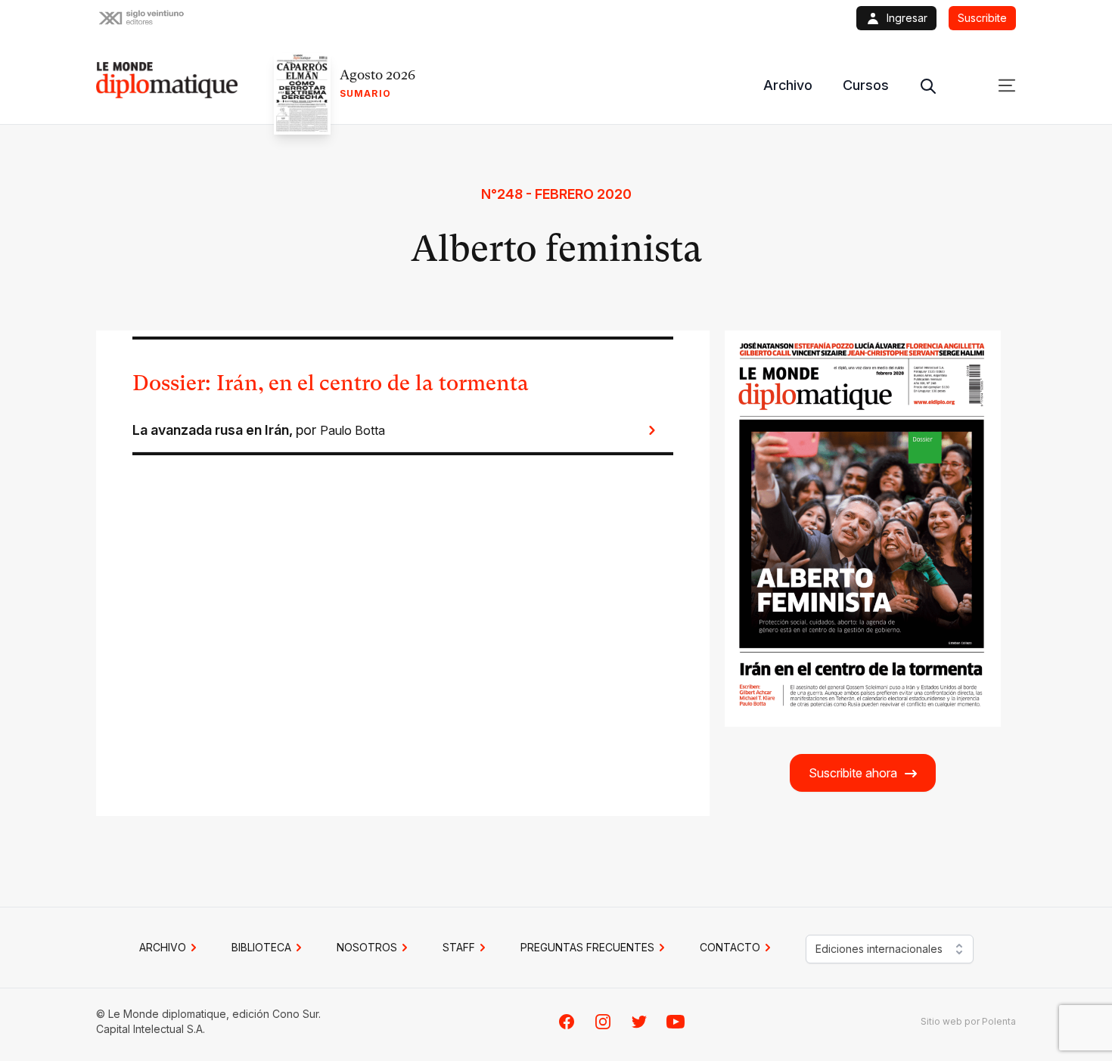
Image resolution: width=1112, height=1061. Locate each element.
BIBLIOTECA (261, 947)
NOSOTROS (367, 947)
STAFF (459, 947)
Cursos (866, 85)
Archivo (787, 85)
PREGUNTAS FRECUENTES (587, 947)
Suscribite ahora (853, 772)
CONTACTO (730, 947)
